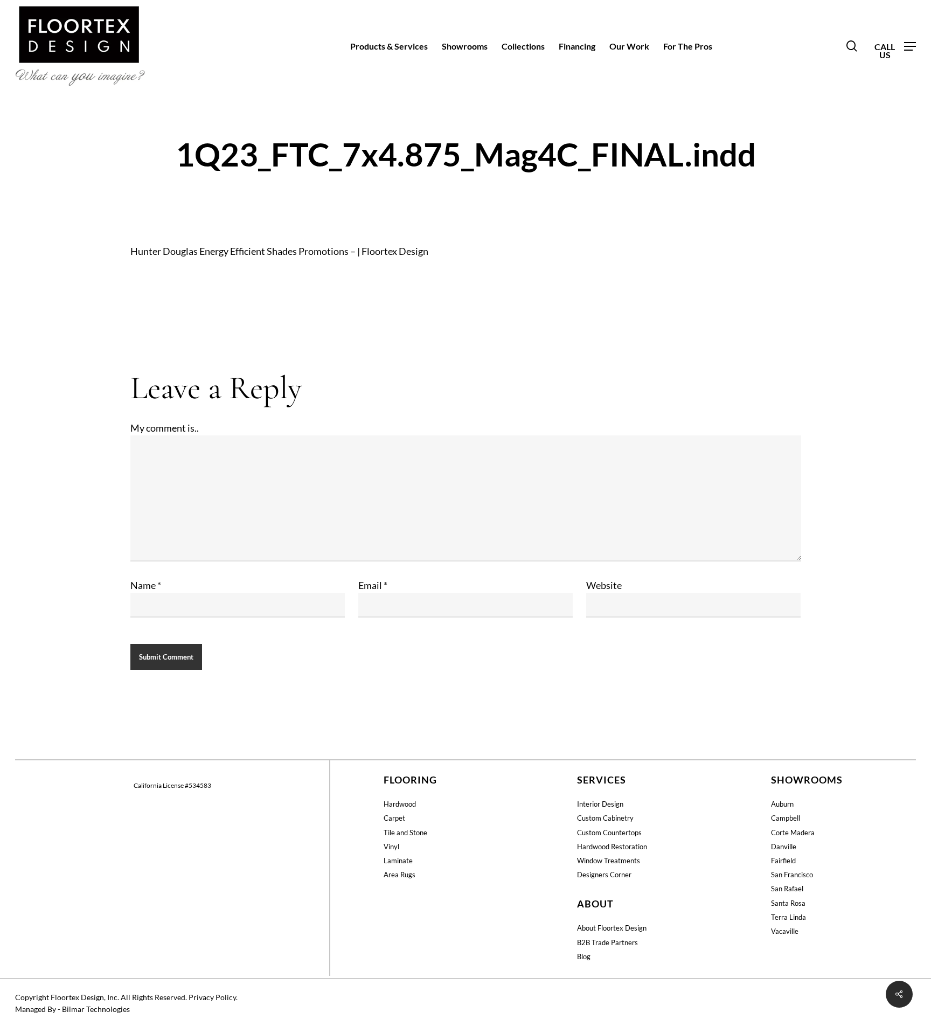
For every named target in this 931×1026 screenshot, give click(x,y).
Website (604, 585)
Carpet (394, 818)
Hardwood (400, 804)
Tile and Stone (405, 832)
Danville (783, 846)
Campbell (785, 818)
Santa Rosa (788, 903)
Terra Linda (788, 917)
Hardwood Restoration (612, 846)
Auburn (782, 804)
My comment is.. (164, 428)
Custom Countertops (609, 832)
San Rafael (787, 888)
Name (145, 585)
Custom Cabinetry (605, 818)
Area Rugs (399, 874)
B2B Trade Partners (607, 942)
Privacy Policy (212, 997)
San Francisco (792, 874)
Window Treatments (608, 860)
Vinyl (391, 846)
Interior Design (600, 804)
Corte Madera (793, 832)
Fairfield (783, 860)
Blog (583, 956)
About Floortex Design (612, 928)
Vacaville (784, 931)
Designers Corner (604, 874)
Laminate (398, 860)
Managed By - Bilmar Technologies (72, 1009)
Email (372, 585)
